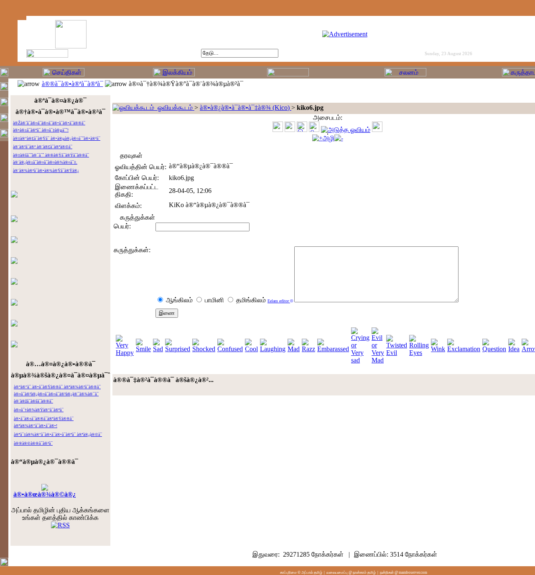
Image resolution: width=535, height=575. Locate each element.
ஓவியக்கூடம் (174, 107)
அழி (328, 138)
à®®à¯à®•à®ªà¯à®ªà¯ (72, 83)
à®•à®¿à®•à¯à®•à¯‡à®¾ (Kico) (245, 107)
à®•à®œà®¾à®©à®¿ (44, 494)
